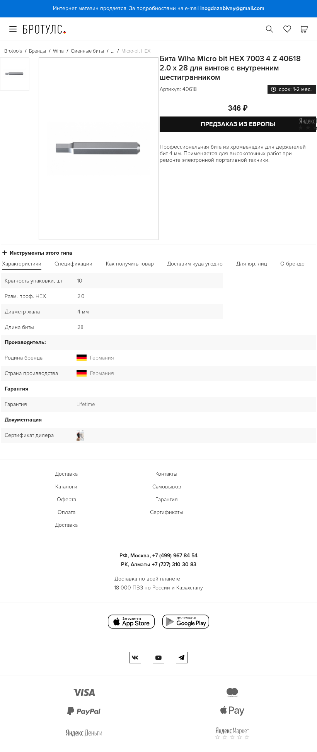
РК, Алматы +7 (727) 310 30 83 (158, 564)
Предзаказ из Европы (238, 124)
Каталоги (66, 486)
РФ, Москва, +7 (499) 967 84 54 (158, 555)
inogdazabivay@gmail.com (232, 8)
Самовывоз (166, 486)
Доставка (66, 474)
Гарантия (166, 499)
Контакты (166, 474)
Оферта (66, 499)
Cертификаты (166, 512)
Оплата (66, 512)
